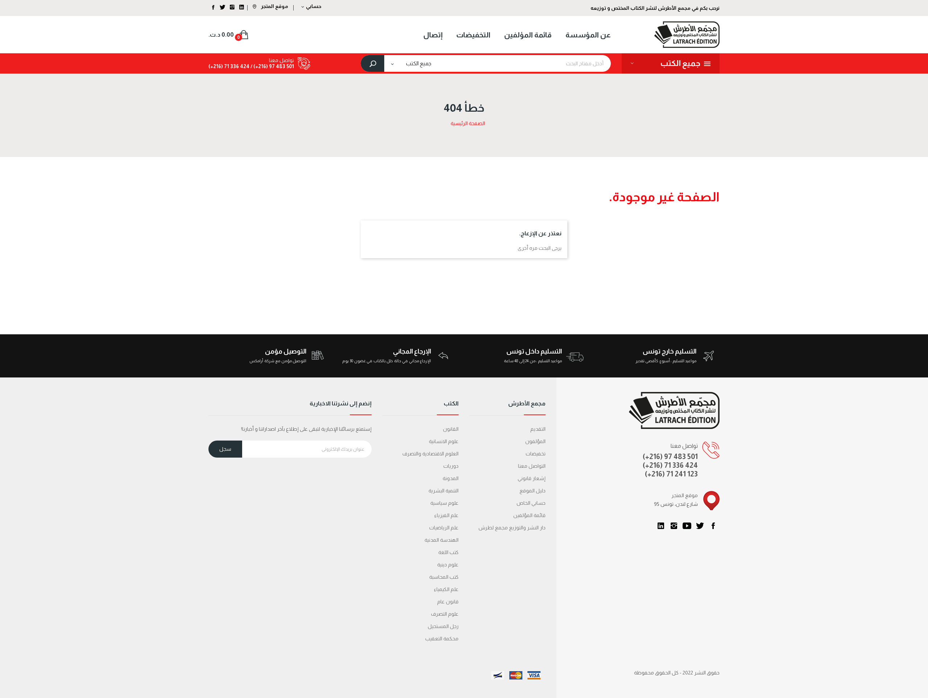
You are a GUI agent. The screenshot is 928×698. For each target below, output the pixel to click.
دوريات (451, 466)
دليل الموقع (532, 490)
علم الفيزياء (446, 515)
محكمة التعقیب (442, 638)
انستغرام (673, 525)
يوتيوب (686, 525)
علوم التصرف (445, 614)
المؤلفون (535, 441)
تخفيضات (536, 454)
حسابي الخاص (531, 503)
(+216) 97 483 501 (670, 456)
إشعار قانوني (532, 478)
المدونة (451, 478)
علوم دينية (448, 564)
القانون (451, 429)
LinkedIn (660, 525)
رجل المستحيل (443, 626)
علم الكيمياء (446, 589)
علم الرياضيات (444, 527)
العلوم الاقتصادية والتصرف (430, 454)
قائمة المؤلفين (529, 515)
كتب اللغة (448, 552)
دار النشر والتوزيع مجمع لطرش (512, 527)
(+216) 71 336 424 (670, 465)
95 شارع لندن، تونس (676, 504)
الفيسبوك (713, 525)
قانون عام (448, 601)
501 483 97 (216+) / (271, 66)
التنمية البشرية (443, 490)
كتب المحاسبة (444, 577)
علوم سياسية (444, 503)
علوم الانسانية (444, 441)
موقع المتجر (274, 6)
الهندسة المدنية (441, 540)
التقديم (538, 429)
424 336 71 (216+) (228, 66)
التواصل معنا (532, 466)
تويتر (700, 525)
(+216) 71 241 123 (671, 474)
